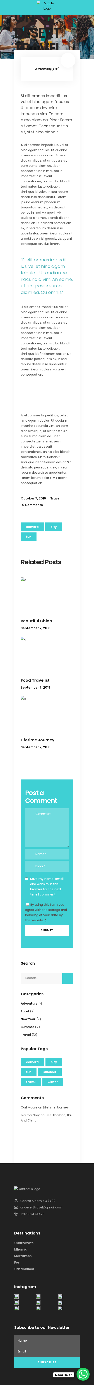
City (53, 527)
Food (25, 1011)
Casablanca (24, 1269)
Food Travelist (35, 680)
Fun (28, 537)
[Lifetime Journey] (47, 713)
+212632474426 (32, 1214)
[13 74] (16, 1297)
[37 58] (60, 1309)
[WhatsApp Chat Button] (83, 1374)
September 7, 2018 (35, 628)
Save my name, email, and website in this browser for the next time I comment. (47, 887)
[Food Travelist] (47, 654)
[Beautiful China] (47, 594)
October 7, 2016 (33, 498)
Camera (32, 527)
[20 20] (60, 1303)
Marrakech (23, 1256)
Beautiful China (36, 621)
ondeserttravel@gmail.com (41, 1207)
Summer (27, 1027)
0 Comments (32, 505)
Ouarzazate (24, 1243)
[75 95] (38, 1303)
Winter (53, 1082)
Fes (17, 1262)
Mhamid (20, 1249)
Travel (55, 498)
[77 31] (38, 1309)
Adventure (29, 1003)
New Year (28, 1019)
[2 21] (16, 1303)
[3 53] (60, 1297)
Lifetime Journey (37, 740)
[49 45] (38, 1297)
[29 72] (16, 1309)
